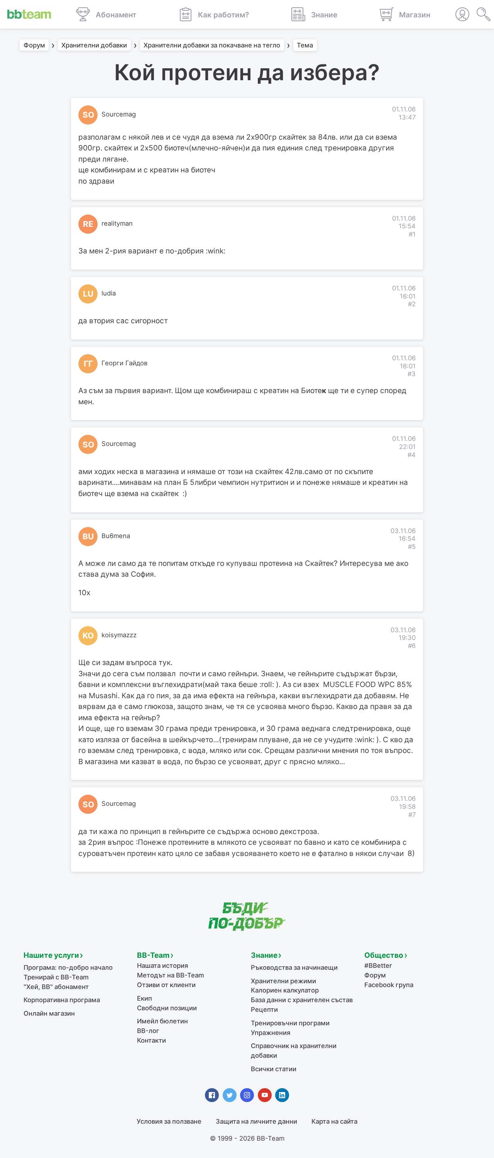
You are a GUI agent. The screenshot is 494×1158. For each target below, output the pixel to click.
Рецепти (264, 1009)
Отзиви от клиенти (166, 985)
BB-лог (148, 1031)
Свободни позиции (167, 1008)
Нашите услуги (51, 955)
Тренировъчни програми (290, 1023)
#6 (412, 646)
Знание (264, 955)
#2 (412, 304)
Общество (383, 955)
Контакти (151, 1040)
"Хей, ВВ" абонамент (56, 987)
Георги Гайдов (124, 363)
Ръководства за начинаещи (294, 967)
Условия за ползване (169, 1121)
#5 (412, 546)
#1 (412, 234)
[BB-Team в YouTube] (265, 1095)
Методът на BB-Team (170, 975)
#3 (412, 374)
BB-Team (153, 955)
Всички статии (273, 1069)
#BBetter (378, 965)
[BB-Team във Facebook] (212, 1095)
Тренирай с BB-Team (56, 977)
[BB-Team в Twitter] (230, 1095)
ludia (109, 293)
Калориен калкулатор (285, 990)
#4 (412, 455)
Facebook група (388, 985)
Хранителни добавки (94, 45)
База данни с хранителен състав (302, 1000)
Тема (305, 45)
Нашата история (162, 965)
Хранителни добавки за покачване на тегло (212, 45)
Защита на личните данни (256, 1121)
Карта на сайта (334, 1121)
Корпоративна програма (62, 1000)
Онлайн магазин (49, 1013)
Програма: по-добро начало (68, 967)
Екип (144, 998)
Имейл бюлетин (162, 1021)
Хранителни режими (283, 981)
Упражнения (270, 1032)
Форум (34, 45)
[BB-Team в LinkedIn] (282, 1095)
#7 (412, 815)
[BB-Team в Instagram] (247, 1095)
